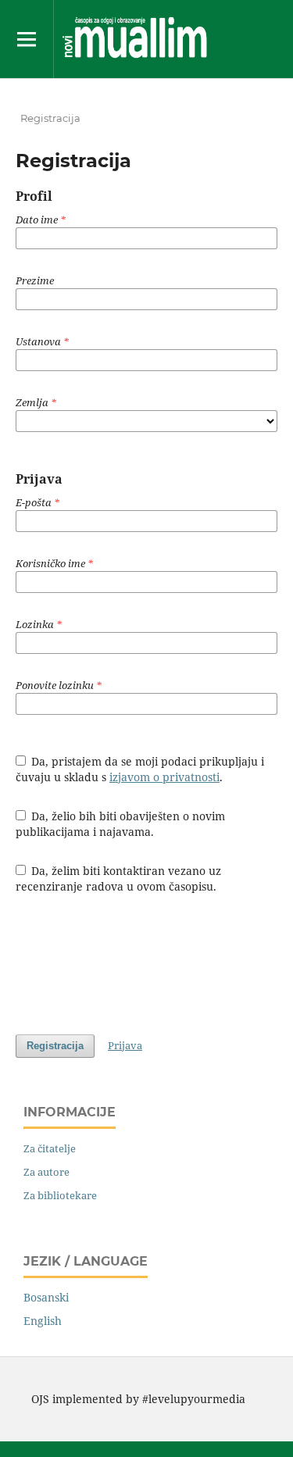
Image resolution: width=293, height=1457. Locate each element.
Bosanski (46, 1297)
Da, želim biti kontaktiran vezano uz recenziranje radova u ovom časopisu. (119, 878)
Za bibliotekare (60, 1195)
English (42, 1320)
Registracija (55, 1046)
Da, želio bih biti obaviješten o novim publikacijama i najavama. (121, 824)
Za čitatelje (49, 1148)
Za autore (46, 1172)
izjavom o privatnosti (164, 777)
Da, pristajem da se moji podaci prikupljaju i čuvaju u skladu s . (140, 769)
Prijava (125, 1045)
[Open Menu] (26, 39)
